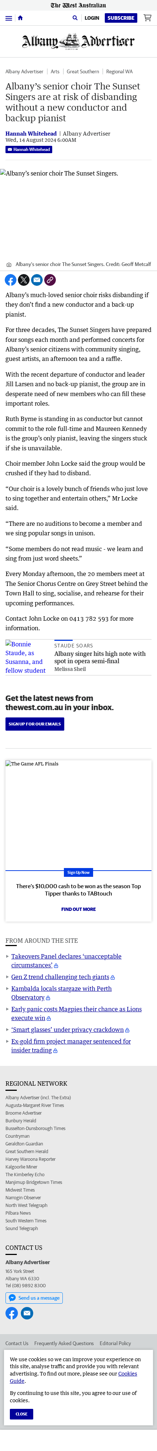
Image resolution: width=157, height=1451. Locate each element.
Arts (55, 71)
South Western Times (25, 1220)
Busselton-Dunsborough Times (35, 1128)
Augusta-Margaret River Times (34, 1105)
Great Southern (83, 71)
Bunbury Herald (20, 1120)
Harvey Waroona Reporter (30, 1159)
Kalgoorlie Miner (21, 1167)
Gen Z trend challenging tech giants (60, 977)
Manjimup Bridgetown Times (33, 1182)
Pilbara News (18, 1213)
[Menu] (8, 17)
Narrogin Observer (23, 1197)
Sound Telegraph (21, 1228)
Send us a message (39, 1298)
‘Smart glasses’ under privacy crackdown (67, 1029)
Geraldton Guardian (24, 1144)
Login (92, 18)
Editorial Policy (115, 1343)
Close (21, 1413)
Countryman (17, 1136)
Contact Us (16, 1343)
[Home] (20, 18)
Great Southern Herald (26, 1151)
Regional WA (119, 71)
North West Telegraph (26, 1205)
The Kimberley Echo (25, 1174)
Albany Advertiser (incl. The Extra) (38, 1097)
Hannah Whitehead (32, 149)
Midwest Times (20, 1190)
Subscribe (121, 18)
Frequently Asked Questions (64, 1343)
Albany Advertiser (24, 71)
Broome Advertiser (23, 1113)
